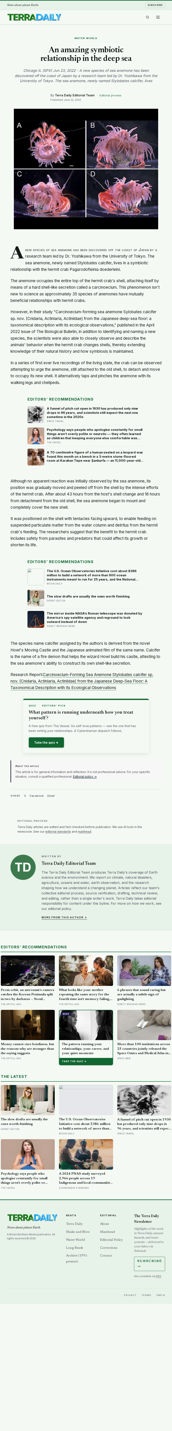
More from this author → (64, 917)
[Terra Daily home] (34, 17)
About (104, 1224)
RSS (158, 1276)
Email (51, 795)
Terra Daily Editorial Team (75, 95)
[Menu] (158, 17)
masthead (84, 831)
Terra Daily (74, 1224)
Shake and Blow (78, 1232)
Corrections (108, 1248)
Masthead (107, 1232)
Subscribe (155, 5)
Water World (75, 1240)
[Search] (147, 17)
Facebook (37, 795)
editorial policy (59, 909)
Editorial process (110, 95)
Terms (146, 1295)
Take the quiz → (46, 742)
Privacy (130, 1295)
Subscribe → (149, 1263)
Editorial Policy (111, 1240)
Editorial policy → (85, 776)
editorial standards (58, 831)
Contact (106, 1255)
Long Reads (74, 1248)
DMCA (160, 1295)
